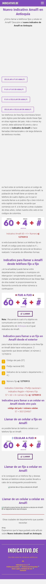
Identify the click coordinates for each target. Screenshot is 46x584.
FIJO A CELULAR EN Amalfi (15, 99)
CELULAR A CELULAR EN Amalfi (17, 109)
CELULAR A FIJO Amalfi (14, 79)
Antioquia (22, 326)
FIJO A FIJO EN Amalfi (14, 89)
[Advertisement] (23, 53)
